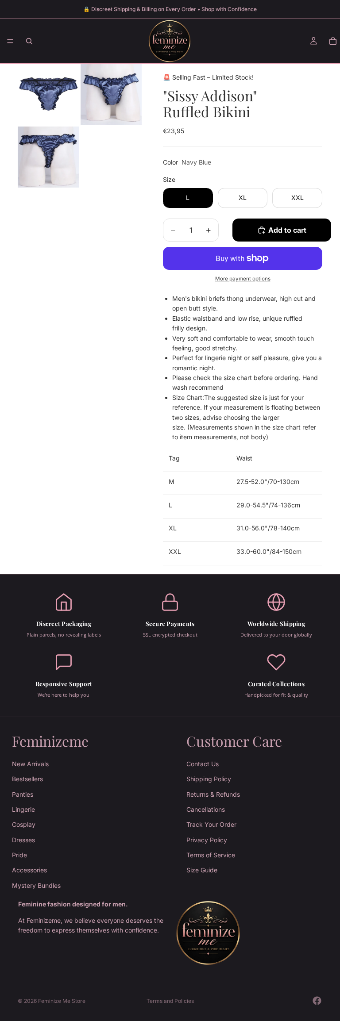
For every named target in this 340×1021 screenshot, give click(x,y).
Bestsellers (27, 779)
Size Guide (201, 870)
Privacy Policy (206, 840)
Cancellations (205, 809)
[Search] (29, 41)
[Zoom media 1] (48, 94)
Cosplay (23, 824)
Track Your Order (211, 824)
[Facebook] (317, 1000)
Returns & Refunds (213, 794)
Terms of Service (210, 855)
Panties (22, 794)
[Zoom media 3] (48, 157)
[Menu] (10, 41)
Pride (19, 855)
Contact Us (202, 764)
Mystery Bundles (36, 885)
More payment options (242, 279)
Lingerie (23, 809)
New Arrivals (30, 764)
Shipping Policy (208, 779)
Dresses (23, 840)
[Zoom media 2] (111, 94)
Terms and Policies (170, 1001)
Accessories (29, 870)
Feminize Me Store (61, 1001)
